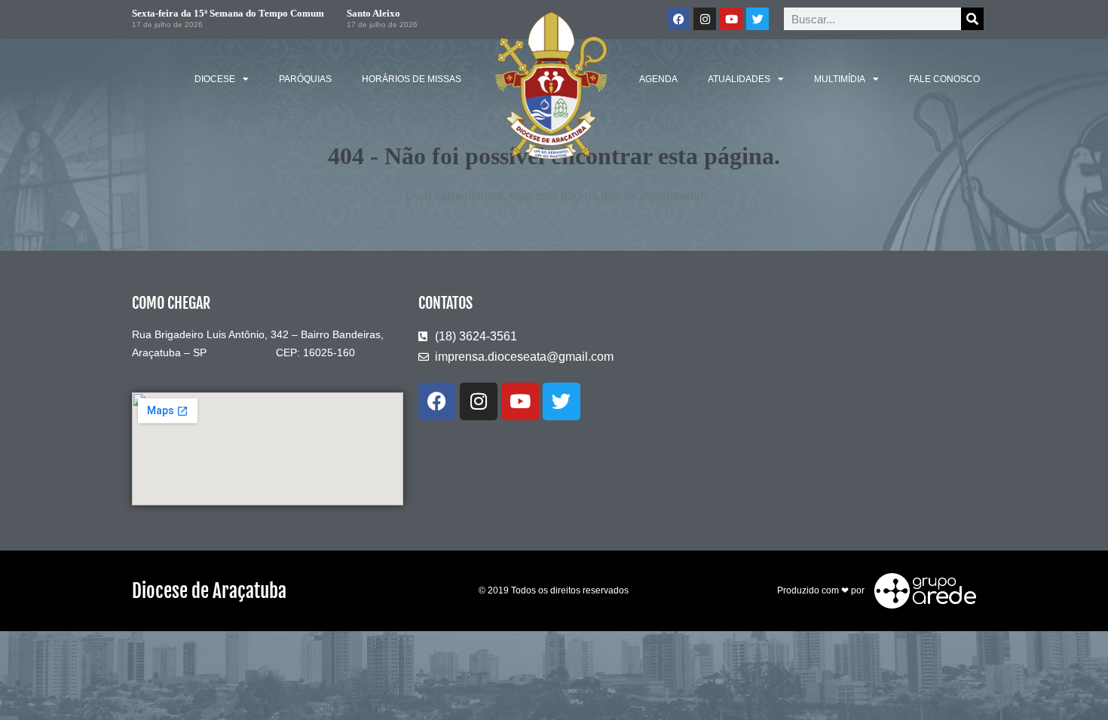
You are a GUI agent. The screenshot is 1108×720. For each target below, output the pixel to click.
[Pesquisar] (972, 19)
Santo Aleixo (373, 13)
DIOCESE (214, 79)
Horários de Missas (411, 79)
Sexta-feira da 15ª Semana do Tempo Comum (228, 13)
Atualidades (739, 79)
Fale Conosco (944, 79)
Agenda (658, 79)
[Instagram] (704, 19)
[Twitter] (757, 19)
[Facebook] (678, 19)
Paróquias (305, 79)
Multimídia (839, 79)
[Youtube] (731, 19)
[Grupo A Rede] (921, 589)
